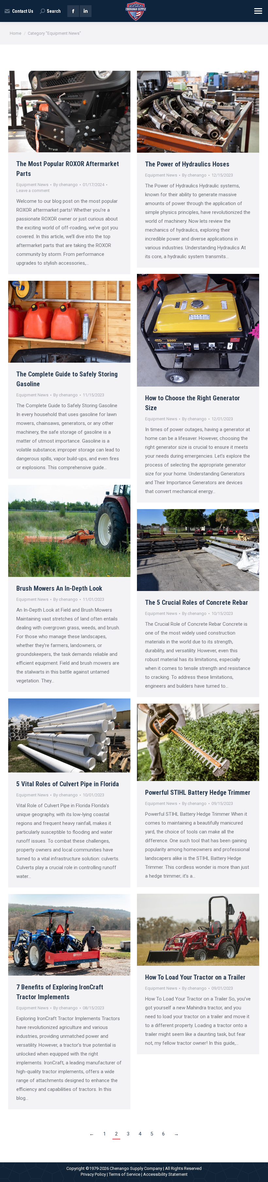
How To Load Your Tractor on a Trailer (195, 977)
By (65, 184)
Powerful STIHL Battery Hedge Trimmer (197, 792)
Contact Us (22, 11)
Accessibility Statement (165, 1174)
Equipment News (32, 184)
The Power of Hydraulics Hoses (187, 164)
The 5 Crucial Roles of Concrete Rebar (196, 602)
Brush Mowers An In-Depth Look (59, 588)
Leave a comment (33, 190)
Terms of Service (124, 1174)
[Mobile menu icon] (258, 11)
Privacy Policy (93, 1174)
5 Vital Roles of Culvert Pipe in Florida (67, 784)
